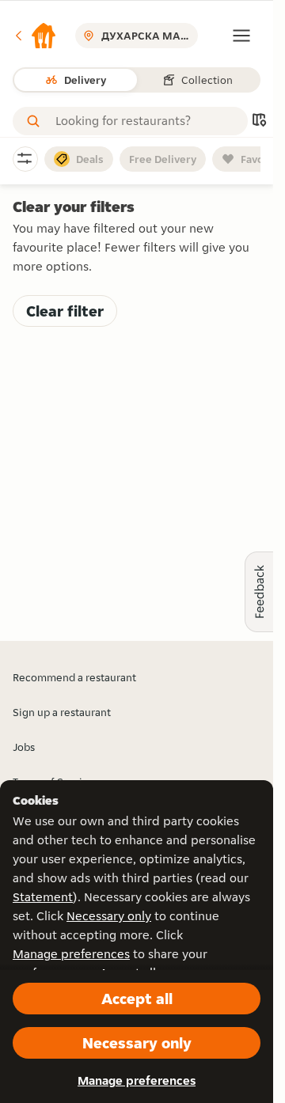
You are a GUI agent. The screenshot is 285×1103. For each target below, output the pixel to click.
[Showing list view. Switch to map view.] (258, 121)
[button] (35, 35)
